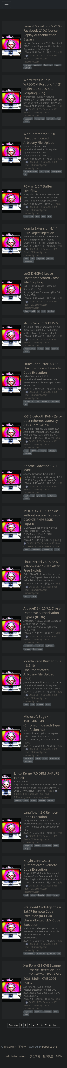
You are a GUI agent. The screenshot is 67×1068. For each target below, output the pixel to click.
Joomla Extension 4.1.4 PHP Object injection (40, 230)
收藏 (60, 52)
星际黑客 (48, 1056)
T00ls (59, 1056)
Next (55, 1025)
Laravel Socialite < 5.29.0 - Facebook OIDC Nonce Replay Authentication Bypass (42, 32)
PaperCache (49, 1046)
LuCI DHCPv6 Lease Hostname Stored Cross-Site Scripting (41, 277)
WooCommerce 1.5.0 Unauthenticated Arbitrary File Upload (39, 138)
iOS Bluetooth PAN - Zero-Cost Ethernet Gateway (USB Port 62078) (42, 420)
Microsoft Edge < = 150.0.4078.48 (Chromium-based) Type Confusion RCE (41, 723)
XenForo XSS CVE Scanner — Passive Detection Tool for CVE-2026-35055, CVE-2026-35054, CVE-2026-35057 (42, 974)
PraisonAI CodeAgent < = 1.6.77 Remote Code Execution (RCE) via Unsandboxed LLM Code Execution (42, 916)
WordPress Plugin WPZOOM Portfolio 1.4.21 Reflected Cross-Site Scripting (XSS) (42, 86)
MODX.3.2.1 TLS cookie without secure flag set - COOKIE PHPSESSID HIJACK (41, 517)
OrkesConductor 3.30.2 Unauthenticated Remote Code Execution (42, 368)
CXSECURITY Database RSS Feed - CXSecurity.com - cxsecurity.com (40, 58)
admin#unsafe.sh (16, 1056)
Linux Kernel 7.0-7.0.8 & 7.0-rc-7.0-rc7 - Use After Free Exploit (41, 566)
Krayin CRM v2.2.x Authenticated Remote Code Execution (40, 865)
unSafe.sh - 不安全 (15, 1046)
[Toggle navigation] (6, 4)
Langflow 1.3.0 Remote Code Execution (40, 814)
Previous (13, 1025)
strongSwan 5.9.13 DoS (40, 323)
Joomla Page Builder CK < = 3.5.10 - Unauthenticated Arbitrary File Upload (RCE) (42, 670)
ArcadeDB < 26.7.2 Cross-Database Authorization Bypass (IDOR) (42, 612)
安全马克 (35, 1056)
